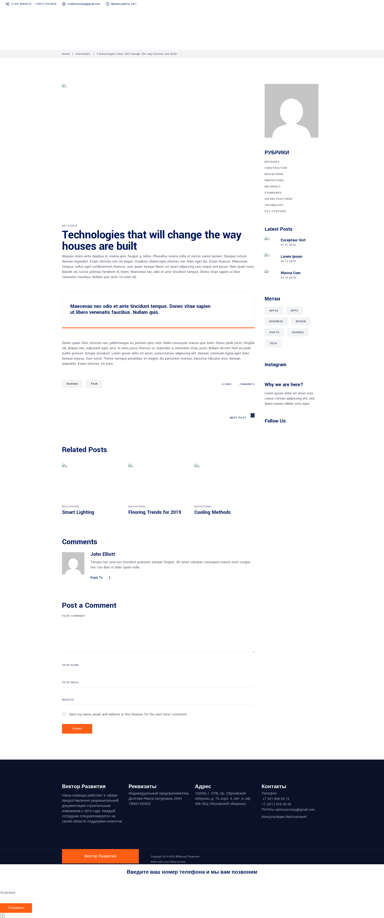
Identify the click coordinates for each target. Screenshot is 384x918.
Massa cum (290, 272)
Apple (273, 310)
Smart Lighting (78, 512)
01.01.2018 (288, 245)
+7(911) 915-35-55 (46, 4)
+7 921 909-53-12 (21, 4)
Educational (71, 506)
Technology (274, 205)
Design (301, 321)
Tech (94, 384)
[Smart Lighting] (92, 484)
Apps (294, 310)
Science (72, 384)
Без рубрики (275, 211)
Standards (83, 54)
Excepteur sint (293, 240)
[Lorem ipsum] (271, 259)
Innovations (274, 180)
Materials (273, 186)
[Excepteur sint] (271, 243)
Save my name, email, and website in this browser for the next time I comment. (128, 714)
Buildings (272, 162)
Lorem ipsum (291, 256)
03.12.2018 (288, 261)
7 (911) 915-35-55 (277, 804)
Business (276, 321)
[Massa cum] (271, 276)
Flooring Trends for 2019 (154, 512)
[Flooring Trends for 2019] (158, 484)
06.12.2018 (69, 226)
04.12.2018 (288, 277)
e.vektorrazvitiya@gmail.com (83, 4)
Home (66, 54)
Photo (274, 332)
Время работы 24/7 (123, 4)
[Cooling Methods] (224, 484)
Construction (276, 168)
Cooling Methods (212, 512)
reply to (96, 578)
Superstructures (279, 199)
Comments (247, 384)
